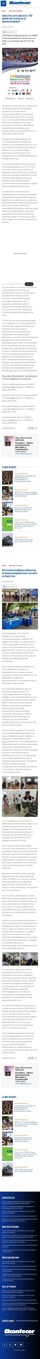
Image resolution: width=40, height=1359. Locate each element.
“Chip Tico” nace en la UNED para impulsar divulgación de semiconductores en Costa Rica (20, 1220)
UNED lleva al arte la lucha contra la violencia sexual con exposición (19, 1250)
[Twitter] (15, 1344)
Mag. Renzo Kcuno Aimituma (23, 439)
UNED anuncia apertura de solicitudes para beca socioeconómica (18, 1279)
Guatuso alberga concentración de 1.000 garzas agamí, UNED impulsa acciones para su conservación (19, 1309)
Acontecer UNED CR (21, 473)
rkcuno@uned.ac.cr (23, 453)
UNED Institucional (15, 11)
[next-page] (6, 550)
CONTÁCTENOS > (20, 1350)
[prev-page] (3, 550)
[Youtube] (21, 1344)
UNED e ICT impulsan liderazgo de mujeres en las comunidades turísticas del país (25, 494)
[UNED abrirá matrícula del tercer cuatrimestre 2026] (7, 540)
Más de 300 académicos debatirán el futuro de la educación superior (23, 509)
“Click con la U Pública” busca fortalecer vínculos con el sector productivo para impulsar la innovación (25, 525)
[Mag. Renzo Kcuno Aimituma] (9, 445)
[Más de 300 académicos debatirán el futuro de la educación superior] (7, 509)
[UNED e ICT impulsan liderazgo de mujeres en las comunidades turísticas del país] (7, 493)
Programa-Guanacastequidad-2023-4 (13, 284)
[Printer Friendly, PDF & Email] (32, 428)
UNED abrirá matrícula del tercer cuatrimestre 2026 (23, 540)
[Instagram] (10, 1344)
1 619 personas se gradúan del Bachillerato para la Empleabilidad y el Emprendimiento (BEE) (24, 478)
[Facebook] (4, 1344)
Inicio (4, 11)
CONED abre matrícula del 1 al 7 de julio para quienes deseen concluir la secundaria (19, 1275)
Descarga (29, 284)
